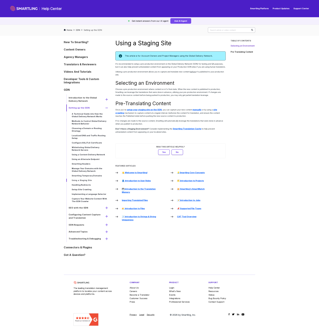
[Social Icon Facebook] (229, 314)
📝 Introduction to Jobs (188, 200)
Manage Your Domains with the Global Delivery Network (87, 169)
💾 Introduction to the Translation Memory (139, 190)
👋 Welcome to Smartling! (135, 172)
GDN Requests (76, 225)
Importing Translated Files (135, 200)
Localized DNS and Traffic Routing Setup (89, 136)
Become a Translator (140, 295)
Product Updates (281, 8)
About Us (134, 288)
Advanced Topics (78, 231)
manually (197, 109)
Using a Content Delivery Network (88, 155)
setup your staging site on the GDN (144, 109)
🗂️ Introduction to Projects (190, 180)
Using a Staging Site (82, 180)
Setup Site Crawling (81, 189)
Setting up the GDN (93, 30)
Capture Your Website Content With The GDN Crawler (89, 200)
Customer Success (138, 298)
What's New (175, 291)
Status (211, 295)
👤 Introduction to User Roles (136, 180)
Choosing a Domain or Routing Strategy (87, 129)
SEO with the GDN (78, 208)
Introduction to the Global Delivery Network (83, 99)
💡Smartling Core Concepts (191, 172)
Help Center (214, 288)
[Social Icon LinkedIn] (238, 314)
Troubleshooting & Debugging (85, 238)
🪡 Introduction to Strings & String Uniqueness (139, 218)
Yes (164, 152)
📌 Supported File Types (189, 208)
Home (69, 30)
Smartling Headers (81, 164)
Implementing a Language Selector (89, 194)
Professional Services (179, 302)
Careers (133, 291)
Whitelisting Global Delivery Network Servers (85, 148)
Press (132, 302)
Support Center (301, 8)
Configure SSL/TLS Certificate (87, 143)
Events (172, 295)
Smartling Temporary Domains (87, 176)
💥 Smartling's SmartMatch (191, 189)
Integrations (174, 298)
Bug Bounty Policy (217, 298)
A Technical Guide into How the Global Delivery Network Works (87, 115)
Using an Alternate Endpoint (86, 159)
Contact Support (216, 302)
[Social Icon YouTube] (243, 314)
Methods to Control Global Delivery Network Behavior (89, 122)
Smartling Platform (259, 8)
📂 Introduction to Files (133, 208)
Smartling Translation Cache (187, 128)
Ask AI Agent (180, 21)
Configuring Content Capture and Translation (85, 216)
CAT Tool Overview (187, 216)
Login (171, 288)
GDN (78, 30)
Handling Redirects (81, 185)
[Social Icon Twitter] (233, 314)
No (177, 152)
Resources (213, 291)
